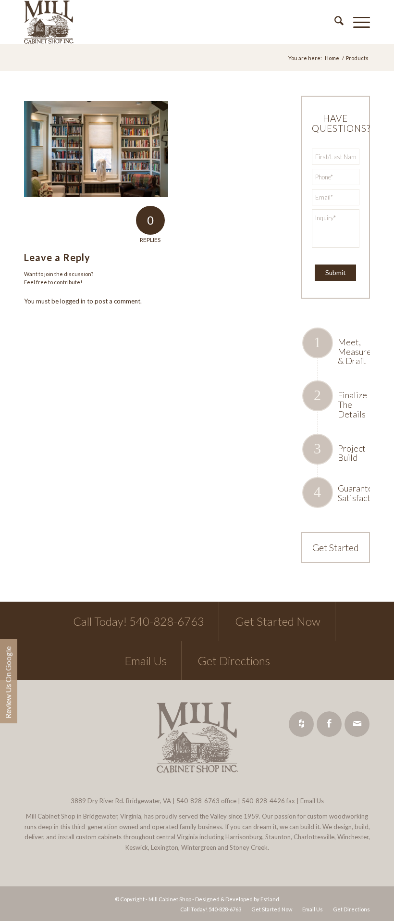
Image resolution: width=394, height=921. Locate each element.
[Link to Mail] (357, 724)
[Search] (334, 22)
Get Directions (233, 661)
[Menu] (357, 22)
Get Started (335, 547)
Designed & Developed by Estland (237, 899)
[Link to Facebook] (329, 724)
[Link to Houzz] (301, 724)
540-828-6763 (198, 801)
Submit (335, 273)
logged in (73, 301)
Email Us (145, 661)
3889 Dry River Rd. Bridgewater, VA (121, 801)
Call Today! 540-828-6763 (138, 621)
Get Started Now (277, 621)
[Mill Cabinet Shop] (49, 22)
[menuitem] (334, 22)
